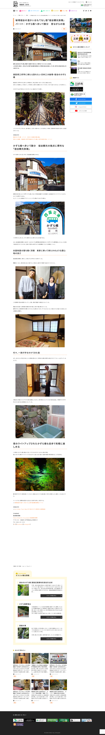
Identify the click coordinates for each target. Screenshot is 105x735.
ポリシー (25, 715)
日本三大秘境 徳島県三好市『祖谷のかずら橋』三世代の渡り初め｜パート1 (32, 139)
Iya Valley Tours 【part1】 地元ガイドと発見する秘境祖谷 (30, 509)
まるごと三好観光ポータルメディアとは (76, 2)
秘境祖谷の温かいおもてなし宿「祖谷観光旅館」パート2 (29, 502)
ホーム (14, 15)
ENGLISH (89, 2)
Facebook (20, 524)
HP (14, 524)
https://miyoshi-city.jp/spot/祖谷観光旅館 (25, 517)
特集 (27, 15)
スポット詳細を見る (51, 595)
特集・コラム (20, 15)
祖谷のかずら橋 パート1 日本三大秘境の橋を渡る (26, 137)
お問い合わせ (18, 715)
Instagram (27, 524)
